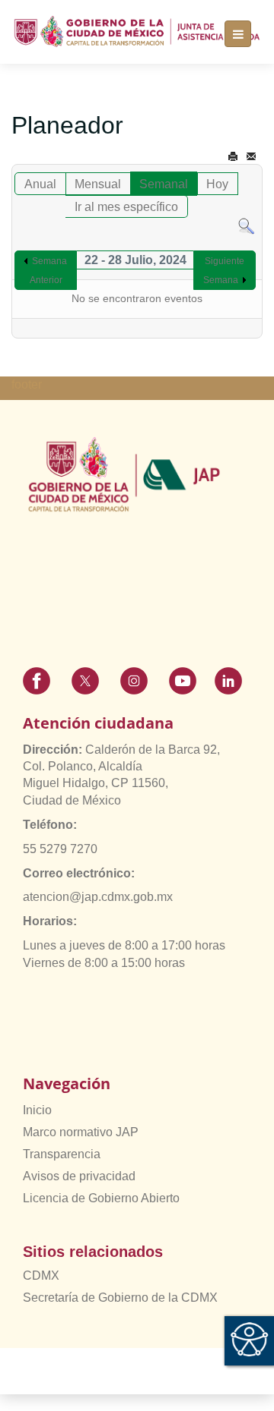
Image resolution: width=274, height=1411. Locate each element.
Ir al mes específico (126, 206)
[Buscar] (246, 225)
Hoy (217, 184)
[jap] (137, 31)
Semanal (163, 184)
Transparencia (61, 1154)
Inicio (37, 1110)
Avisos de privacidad (79, 1176)
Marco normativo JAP (81, 1132)
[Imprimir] (233, 156)
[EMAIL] (251, 156)
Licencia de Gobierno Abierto (101, 1198)
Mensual (98, 184)
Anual (40, 184)
